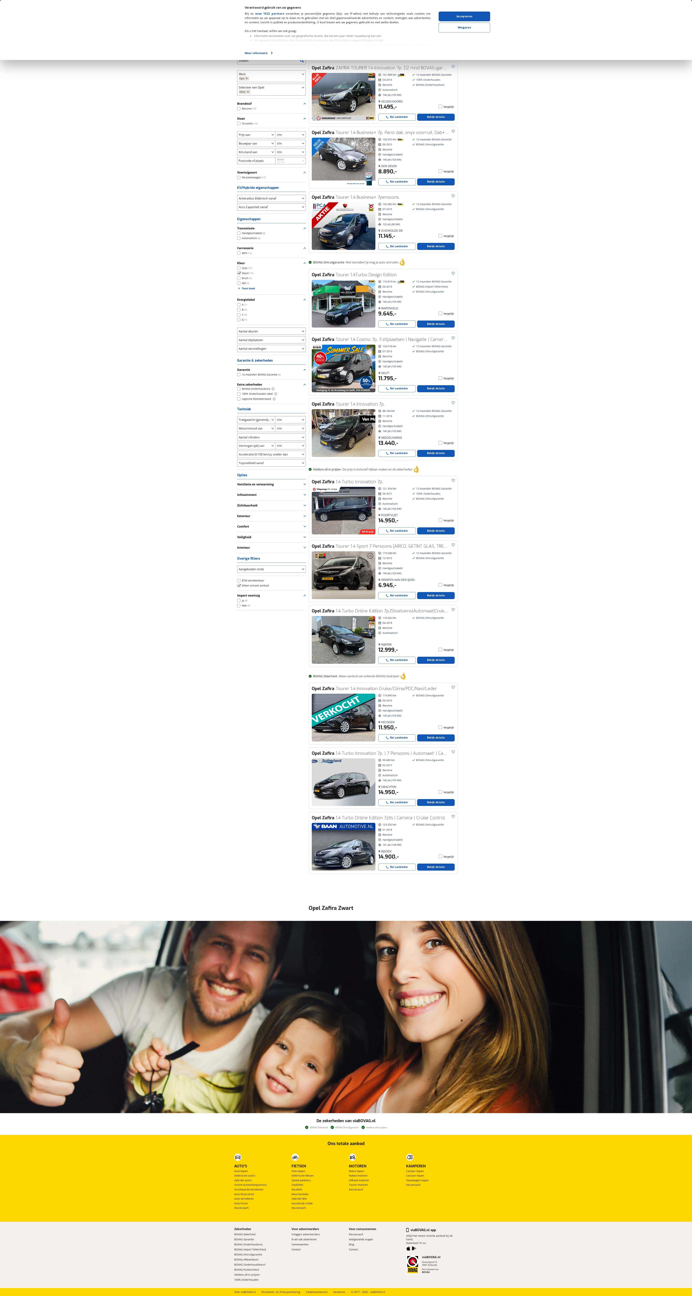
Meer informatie (256, 53)
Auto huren (241, 1203)
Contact (296, 1249)
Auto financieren (244, 1194)
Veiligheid (244, 537)
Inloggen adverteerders (306, 1234)
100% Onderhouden (246, 1279)
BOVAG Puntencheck (246, 1269)
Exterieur (243, 516)
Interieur (243, 548)
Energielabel (246, 300)
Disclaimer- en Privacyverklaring (280, 1292)
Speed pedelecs (301, 1180)
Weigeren (464, 27)
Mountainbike (300, 1194)
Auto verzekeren (244, 1198)
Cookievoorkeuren (317, 1292)
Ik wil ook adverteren (304, 1239)
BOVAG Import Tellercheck (250, 1249)
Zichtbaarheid (247, 505)
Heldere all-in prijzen (247, 1274)
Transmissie (245, 228)
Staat (241, 119)
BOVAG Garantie (244, 1239)
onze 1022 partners (269, 13)
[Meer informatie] (273, 389)
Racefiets (297, 1189)
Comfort (243, 526)
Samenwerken (300, 1244)
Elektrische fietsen (303, 1175)
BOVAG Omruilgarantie (248, 1254)
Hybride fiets (299, 1198)
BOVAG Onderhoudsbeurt (249, 1264)
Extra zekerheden (249, 384)
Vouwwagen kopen (417, 1180)
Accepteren (464, 16)
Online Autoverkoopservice (250, 1184)
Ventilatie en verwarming (255, 484)
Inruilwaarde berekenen (248, 1189)
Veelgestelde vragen (361, 1239)
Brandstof (244, 104)
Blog (351, 1244)
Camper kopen (415, 1171)
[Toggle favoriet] (453, 66)
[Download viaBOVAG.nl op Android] (414, 1249)
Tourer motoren (358, 1184)
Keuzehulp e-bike (302, 1203)
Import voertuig (248, 595)
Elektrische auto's (244, 1175)
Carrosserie (245, 248)
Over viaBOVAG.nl (245, 1292)
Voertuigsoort (247, 172)
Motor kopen (356, 1171)
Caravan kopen (415, 1175)
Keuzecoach (241, 1208)
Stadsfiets (297, 1184)
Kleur (241, 263)
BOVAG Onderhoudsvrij (248, 1244)
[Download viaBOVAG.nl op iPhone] (408, 1249)
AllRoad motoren (359, 1180)
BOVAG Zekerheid (245, 1234)
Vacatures (339, 1292)
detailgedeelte (382, 45)
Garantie (243, 370)
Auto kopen (241, 1171)
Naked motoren (358, 1175)
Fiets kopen (298, 1171)
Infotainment (247, 495)
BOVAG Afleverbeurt (246, 1259)
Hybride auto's (243, 1180)
